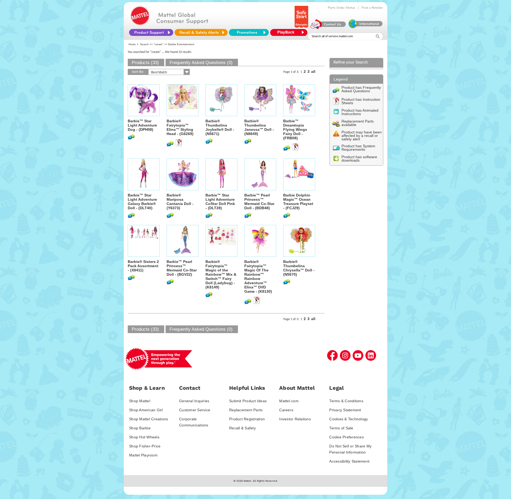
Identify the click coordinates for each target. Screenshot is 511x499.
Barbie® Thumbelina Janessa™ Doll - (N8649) (259, 127)
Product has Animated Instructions (359, 112)
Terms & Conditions (346, 401)
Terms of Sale (341, 428)
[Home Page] (140, 24)
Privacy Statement (345, 410)
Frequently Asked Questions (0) (201, 62)
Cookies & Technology (348, 419)
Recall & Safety (242, 428)
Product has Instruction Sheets (360, 101)
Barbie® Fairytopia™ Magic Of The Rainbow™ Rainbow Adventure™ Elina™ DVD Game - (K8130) (258, 276)
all (313, 71)
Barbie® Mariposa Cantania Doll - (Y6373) (180, 201)
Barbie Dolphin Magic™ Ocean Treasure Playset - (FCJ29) (298, 201)
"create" (158, 44)
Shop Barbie (140, 428)
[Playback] (290, 32)
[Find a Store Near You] (372, 8)
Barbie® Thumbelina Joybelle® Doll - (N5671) (219, 127)
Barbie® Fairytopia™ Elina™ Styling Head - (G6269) (180, 127)
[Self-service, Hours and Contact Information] (328, 28)
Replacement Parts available (357, 123)
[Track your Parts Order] (341, 8)
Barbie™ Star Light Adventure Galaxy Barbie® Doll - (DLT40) (142, 201)
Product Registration (247, 419)
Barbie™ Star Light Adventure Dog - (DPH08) (142, 125)
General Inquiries (194, 401)
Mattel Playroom (143, 455)
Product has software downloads (359, 158)
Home (132, 44)
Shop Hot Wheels (144, 437)
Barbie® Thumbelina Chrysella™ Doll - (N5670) (299, 267)
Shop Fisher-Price (144, 446)
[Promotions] (249, 32)
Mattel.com (289, 401)
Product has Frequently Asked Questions (361, 89)
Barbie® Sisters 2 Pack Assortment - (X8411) (143, 265)
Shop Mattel (139, 401)
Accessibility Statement (349, 461)
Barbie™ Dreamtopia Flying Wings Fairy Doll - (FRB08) (295, 129)
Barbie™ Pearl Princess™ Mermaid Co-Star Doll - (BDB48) (259, 201)
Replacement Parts (245, 410)
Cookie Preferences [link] (346, 437)
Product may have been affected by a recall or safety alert (361, 135)
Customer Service (194, 410)
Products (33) (145, 62)
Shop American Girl (146, 410)
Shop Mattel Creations (148, 419)
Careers (286, 410)
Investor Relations (295, 419)
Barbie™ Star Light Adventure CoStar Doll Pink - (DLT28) (220, 201)
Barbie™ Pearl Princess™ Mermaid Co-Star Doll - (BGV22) (182, 267)
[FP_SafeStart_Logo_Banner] (302, 28)
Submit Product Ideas (248, 401)
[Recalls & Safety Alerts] (201, 32)
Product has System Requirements (358, 148)
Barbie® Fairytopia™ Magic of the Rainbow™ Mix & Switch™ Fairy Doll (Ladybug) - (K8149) (220, 274)
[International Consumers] (365, 28)
